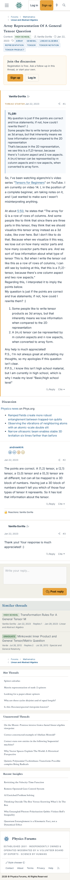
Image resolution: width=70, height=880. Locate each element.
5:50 (20, 211)
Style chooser (15, 862)
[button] (59, 104)
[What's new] (56, 5)
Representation (14, 45)
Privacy (41, 868)
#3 (64, 533)
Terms (30, 868)
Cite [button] (60, 389)
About (20, 868)
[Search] (63, 5)
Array (19, 41)
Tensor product (14, 49)
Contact (10, 868)
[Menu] (7, 5)
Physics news (9, 408)
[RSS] (58, 868)
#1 (64, 103)
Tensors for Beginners (30, 182)
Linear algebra (49, 41)
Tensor (31, 45)
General (32, 41)
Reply (52, 389)
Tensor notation (49, 45)
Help (50, 868)
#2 (64, 460)
